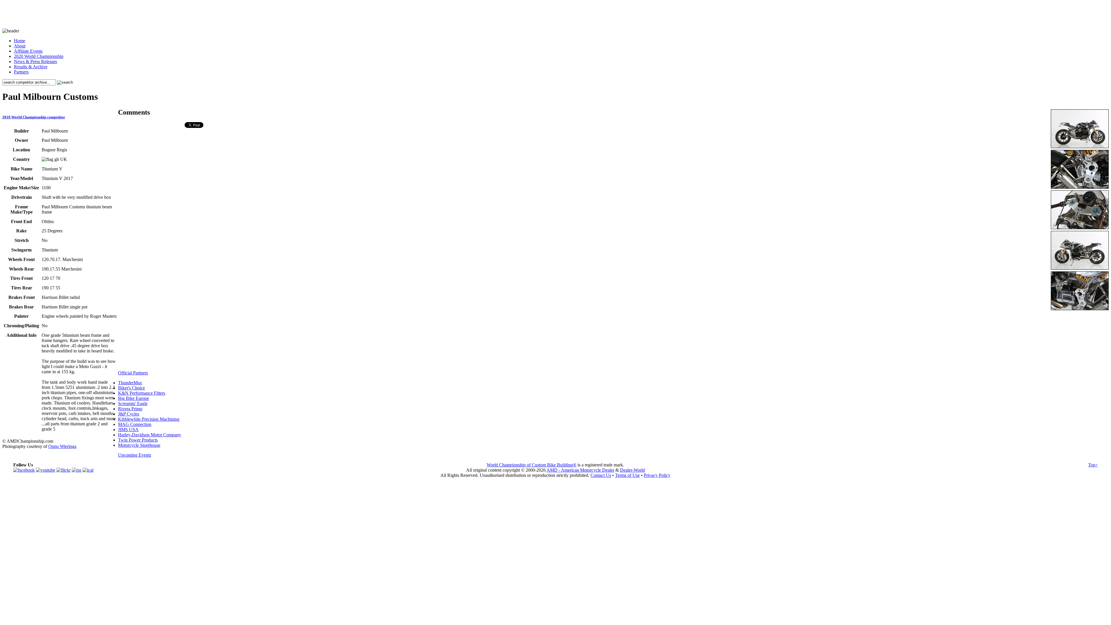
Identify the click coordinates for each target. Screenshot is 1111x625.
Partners (21, 71)
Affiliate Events (28, 51)
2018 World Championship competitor (33, 117)
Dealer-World (632, 470)
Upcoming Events (134, 455)
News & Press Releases (35, 61)
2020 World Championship (38, 56)
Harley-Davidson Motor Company (149, 434)
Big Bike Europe (133, 398)
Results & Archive (30, 66)
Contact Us (601, 475)
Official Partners (133, 372)
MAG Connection (134, 424)
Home (19, 40)
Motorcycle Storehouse (139, 445)
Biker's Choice (131, 387)
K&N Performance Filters (141, 393)
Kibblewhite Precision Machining (148, 419)
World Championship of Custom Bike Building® (531, 464)
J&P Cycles (128, 413)
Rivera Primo (130, 408)
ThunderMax (130, 382)
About (19, 45)
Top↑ (1093, 464)
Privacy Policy (657, 475)
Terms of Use (627, 475)
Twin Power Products (138, 440)
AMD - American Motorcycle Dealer (580, 470)
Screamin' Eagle (133, 403)
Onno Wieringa (62, 446)
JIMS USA (128, 429)
